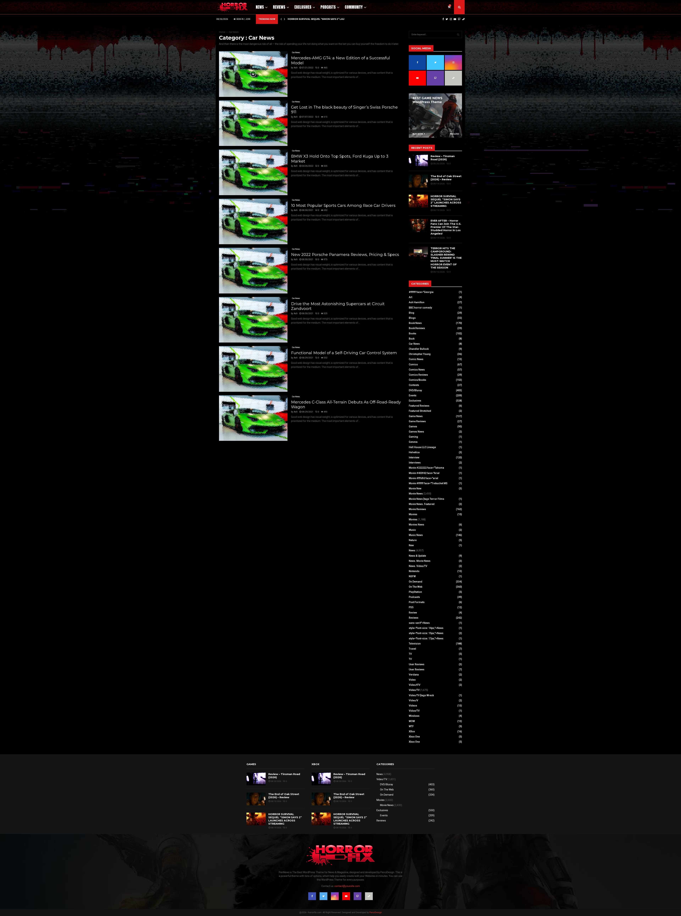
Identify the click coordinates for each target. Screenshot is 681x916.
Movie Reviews (417, 509)
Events (412, 395)
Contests (414, 385)
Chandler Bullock (419, 348)
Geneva (413, 441)
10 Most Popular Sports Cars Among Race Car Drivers (343, 205)
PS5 (411, 607)
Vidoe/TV (414, 710)
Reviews (279, 7)
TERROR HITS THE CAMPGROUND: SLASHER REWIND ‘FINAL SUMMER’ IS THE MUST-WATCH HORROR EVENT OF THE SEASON (446, 258)
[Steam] (463, 19)
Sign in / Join (243, 19)
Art (410, 297)
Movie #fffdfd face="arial (423, 478)
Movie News (416, 493)
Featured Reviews (419, 405)
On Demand (415, 581)
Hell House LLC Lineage (422, 447)
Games (413, 426)
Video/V (413, 700)
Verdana (414, 674)
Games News (416, 431)
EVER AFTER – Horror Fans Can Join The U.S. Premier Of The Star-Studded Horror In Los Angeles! (446, 227)
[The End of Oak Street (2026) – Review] (418, 181)
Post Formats (417, 602)
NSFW (412, 576)
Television (415, 643)
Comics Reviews (418, 374)
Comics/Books (417, 379)
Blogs (412, 317)
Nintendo (414, 571)
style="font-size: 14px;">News (426, 628)
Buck (411, 338)
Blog (411, 312)
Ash (296, 67)
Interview (414, 457)
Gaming (413, 436)
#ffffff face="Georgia (421, 292)
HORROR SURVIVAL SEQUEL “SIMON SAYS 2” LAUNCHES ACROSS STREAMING (446, 201)
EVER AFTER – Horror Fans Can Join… (311, 19)
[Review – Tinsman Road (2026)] (418, 161)
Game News (416, 416)
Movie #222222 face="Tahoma (426, 467)
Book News (415, 323)
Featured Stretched (420, 410)
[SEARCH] (458, 34)
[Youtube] (455, 19)
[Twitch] (459, 19)
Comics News (417, 369)
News (260, 7)
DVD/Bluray (415, 390)
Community (354, 7)
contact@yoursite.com (347, 886)
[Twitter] (447, 19)
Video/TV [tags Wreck (421, 695)
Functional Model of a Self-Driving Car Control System (344, 352)
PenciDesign (375, 912)
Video (412, 679)
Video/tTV (414, 684)
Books (412, 333)
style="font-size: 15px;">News (426, 633)
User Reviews (416, 664)
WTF (411, 726)
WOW (412, 721)
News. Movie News (419, 560)
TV (410, 653)
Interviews (415, 462)
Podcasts (328, 7)
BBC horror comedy (420, 307)
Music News (416, 535)
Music (412, 529)
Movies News (416, 524)
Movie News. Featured (421, 504)
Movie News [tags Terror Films (426, 498)
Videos (413, 705)
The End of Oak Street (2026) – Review (446, 178)
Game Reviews (417, 421)
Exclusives (302, 7)
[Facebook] (443, 19)
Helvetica (414, 452)
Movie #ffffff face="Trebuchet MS (428, 483)
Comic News (416, 359)
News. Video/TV (418, 566)
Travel (412, 648)
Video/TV (414, 690)
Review (413, 612)
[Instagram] (451, 19)
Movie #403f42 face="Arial (424, 473)
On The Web (415, 586)
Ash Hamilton (416, 302)
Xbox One (414, 736)
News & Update (417, 555)
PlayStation (415, 591)
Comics (413, 364)
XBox (412, 731)
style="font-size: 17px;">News (426, 638)
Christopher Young (420, 354)
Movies (413, 514)
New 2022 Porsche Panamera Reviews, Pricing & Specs (345, 254)
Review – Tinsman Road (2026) (443, 158)
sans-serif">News (419, 622)
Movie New (415, 488)
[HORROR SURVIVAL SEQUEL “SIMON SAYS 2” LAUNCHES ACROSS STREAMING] (418, 201)
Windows (414, 715)
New (411, 545)
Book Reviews (417, 328)
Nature (413, 540)
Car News (296, 52)
